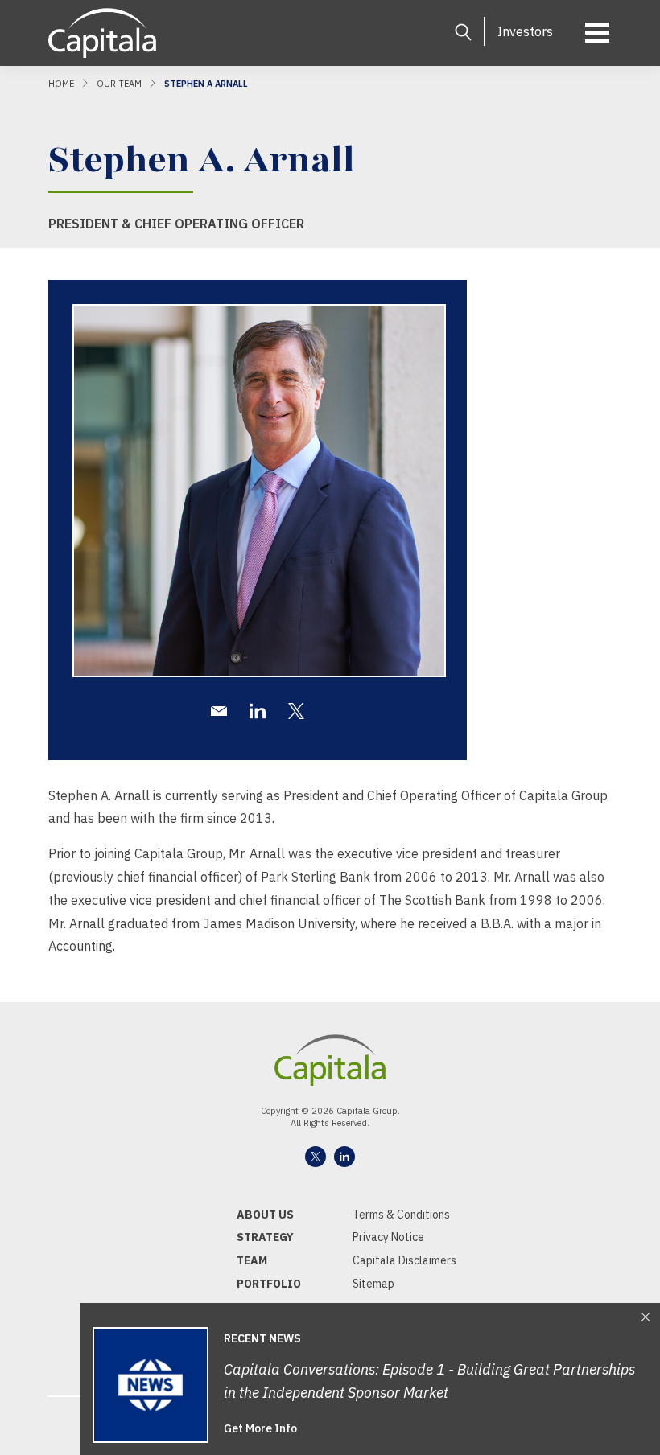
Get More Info (260, 1428)
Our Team (119, 83)
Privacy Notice (388, 1237)
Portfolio (269, 1283)
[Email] (219, 711)
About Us (265, 1214)
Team (252, 1260)
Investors (525, 31)
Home (61, 83)
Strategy (265, 1237)
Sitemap (373, 1283)
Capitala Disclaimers (404, 1260)
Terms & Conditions (401, 1214)
